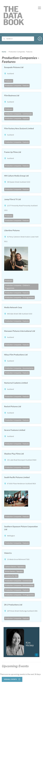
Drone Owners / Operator (14, 571)
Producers (8, 81)
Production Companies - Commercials (18, 114)
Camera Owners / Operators (15, 566)
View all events (10, 679)
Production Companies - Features (17, 85)
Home (4, 51)
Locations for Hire (11, 576)
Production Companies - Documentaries (19, 368)
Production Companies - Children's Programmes (17, 286)
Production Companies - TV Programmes (19, 297)
